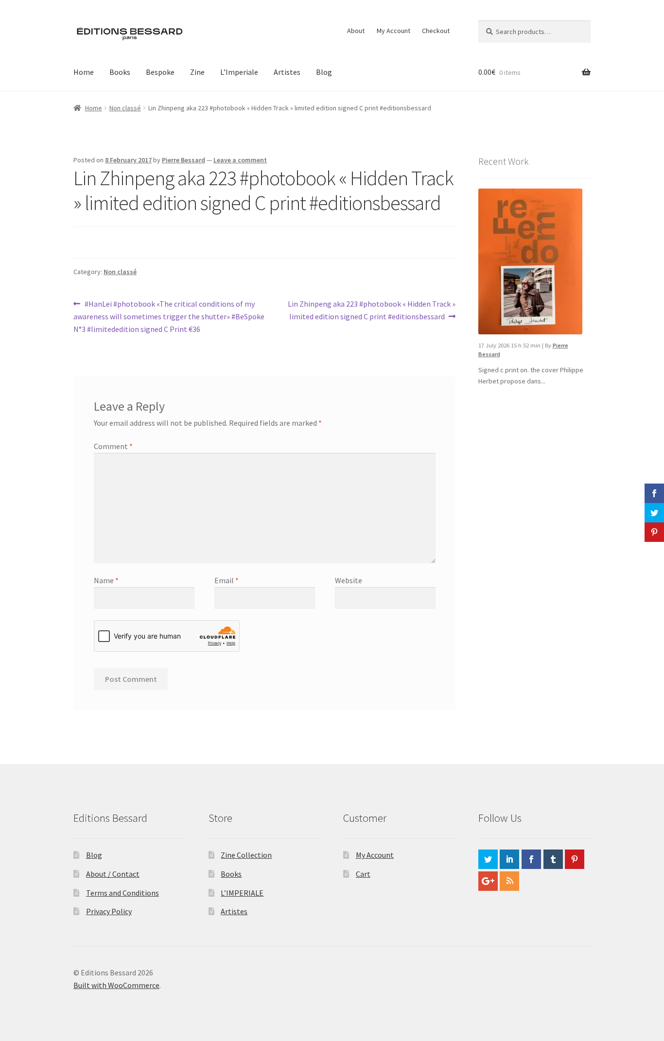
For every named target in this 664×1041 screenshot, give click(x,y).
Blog (324, 72)
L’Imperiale (239, 72)
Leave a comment (240, 160)
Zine (197, 72)
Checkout (436, 30)
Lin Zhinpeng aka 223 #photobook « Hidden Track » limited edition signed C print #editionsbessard (371, 309)
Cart (363, 874)
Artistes (287, 72)
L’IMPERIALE (242, 893)
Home (83, 72)
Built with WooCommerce (116, 985)
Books (119, 72)
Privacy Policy (109, 911)
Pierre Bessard (183, 160)
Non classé (125, 108)
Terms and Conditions (122, 893)
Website (348, 580)
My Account (393, 30)
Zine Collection (246, 855)
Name (106, 580)
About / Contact (113, 874)
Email (226, 580)
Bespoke (160, 72)
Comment (113, 446)
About (356, 30)
